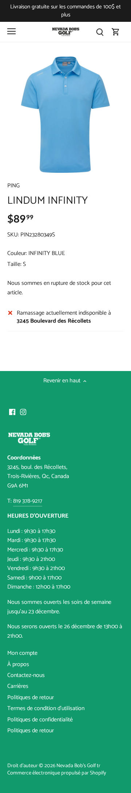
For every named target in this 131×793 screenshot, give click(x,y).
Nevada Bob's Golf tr (78, 765)
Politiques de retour (30, 697)
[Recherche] (100, 32)
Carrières (17, 686)
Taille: (14, 264)
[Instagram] (23, 412)
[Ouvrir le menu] (11, 31)
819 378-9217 (27, 501)
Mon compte (22, 653)
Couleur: (17, 253)
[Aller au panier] (115, 32)
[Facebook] (12, 412)
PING (13, 186)
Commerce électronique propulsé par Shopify (56, 773)
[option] (65, 114)
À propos (18, 664)
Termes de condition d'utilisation (45, 708)
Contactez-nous (26, 675)
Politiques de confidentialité (40, 720)
